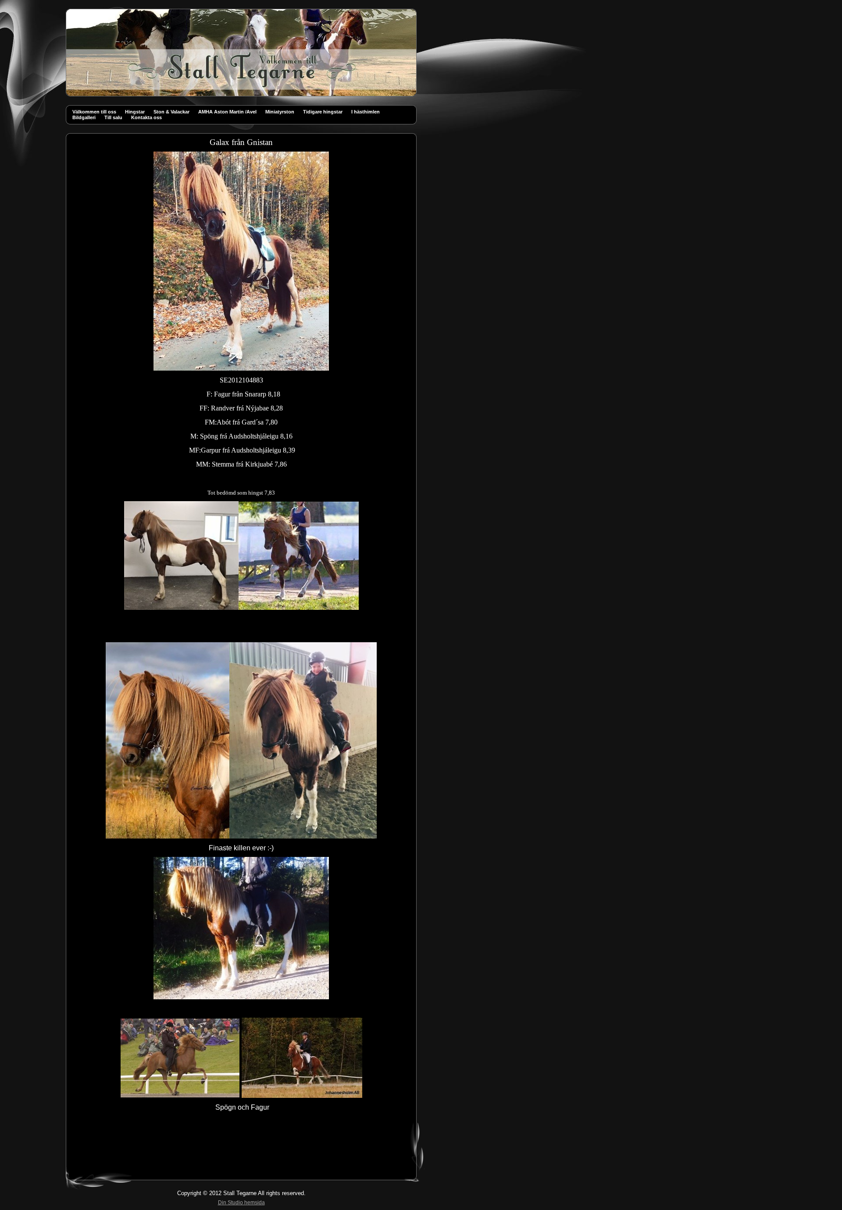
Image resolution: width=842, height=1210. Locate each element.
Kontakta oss (146, 117)
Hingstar (135, 111)
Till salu (113, 117)
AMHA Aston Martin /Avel (227, 111)
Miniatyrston (279, 111)
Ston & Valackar (171, 111)
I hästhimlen (365, 111)
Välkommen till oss (94, 111)
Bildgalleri (84, 117)
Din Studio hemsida (241, 1202)
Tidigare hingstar (323, 111)
